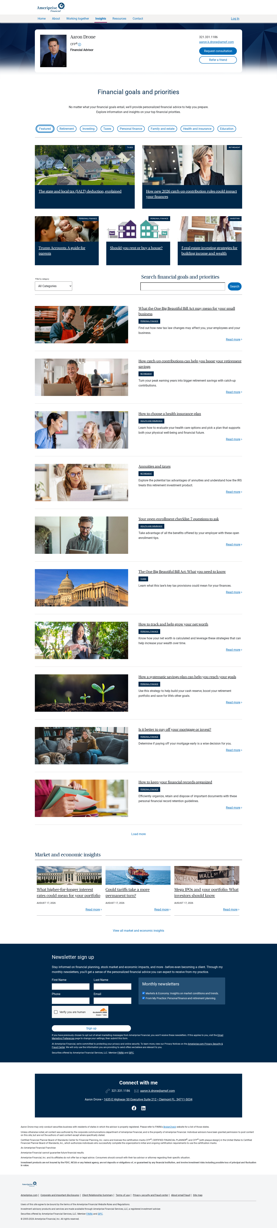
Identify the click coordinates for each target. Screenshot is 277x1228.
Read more (233, 339)
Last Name (101, 980)
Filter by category (42, 279)
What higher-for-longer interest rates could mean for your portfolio (68, 893)
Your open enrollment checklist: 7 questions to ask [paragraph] (178, 519)
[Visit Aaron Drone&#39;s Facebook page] (135, 1108)
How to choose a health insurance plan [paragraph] (169, 414)
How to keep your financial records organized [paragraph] (175, 782)
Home (42, 18)
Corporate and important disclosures (60, 1195)
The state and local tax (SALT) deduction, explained (80, 191)
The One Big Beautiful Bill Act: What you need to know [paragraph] (182, 572)
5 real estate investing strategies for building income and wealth (209, 250)
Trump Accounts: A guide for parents (62, 250)
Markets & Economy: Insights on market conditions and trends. (182, 993)
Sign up (91, 1028)
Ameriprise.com (29, 1195)
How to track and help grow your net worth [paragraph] (173, 624)
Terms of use (123, 1195)
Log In (235, 18)
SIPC (131, 1052)
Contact (138, 18)
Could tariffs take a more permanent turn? (128, 893)
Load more (138, 834)
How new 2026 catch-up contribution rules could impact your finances (191, 194)
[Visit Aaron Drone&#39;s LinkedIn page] (143, 1108)
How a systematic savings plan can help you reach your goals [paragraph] (187, 677)
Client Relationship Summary (97, 1195)
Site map (197, 1195)
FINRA (120, 1052)
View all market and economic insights (138, 930)
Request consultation (218, 51)
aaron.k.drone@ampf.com (216, 42)
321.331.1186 (208, 37)
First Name (59, 980)
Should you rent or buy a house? (136, 248)
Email (97, 994)
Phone (56, 994)
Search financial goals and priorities (180, 277)
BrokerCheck (169, 1127)
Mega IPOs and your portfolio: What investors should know (206, 893)
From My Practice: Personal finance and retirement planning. (181, 998)
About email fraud (180, 1195)
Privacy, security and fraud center (150, 1195)
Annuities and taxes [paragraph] (154, 466)
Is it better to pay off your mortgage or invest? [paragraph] (174, 730)
